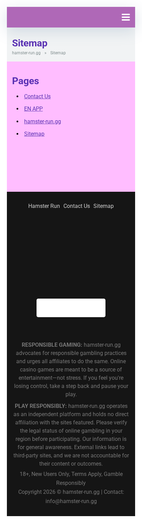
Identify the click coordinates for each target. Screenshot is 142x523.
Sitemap (34, 134)
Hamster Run (44, 206)
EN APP (33, 108)
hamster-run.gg (26, 53)
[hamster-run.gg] (37, 19)
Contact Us (37, 96)
